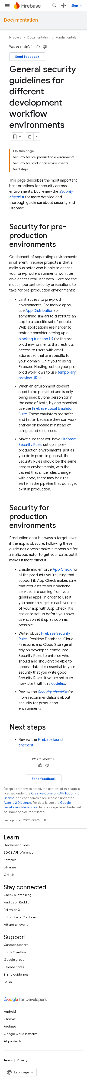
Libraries (10, 867)
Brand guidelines (16, 974)
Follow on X (12, 910)
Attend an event (16, 924)
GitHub (9, 875)
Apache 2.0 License (17, 803)
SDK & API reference (18, 852)
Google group (14, 959)
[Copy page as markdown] (29, 137)
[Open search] (54, 5)
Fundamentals (66, 37)
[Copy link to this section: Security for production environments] (60, 526)
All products (12, 1041)
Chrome (10, 1019)
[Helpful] (37, 46)
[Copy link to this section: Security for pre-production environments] (60, 245)
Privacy (22, 1060)
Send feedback (27, 56)
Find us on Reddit (16, 902)
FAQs (8, 982)
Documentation (21, 20)
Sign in (76, 5)
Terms (8, 1060)
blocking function (33, 339)
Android (10, 1011)
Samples (10, 860)
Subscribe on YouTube (19, 917)
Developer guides (16, 845)
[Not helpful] (44, 46)
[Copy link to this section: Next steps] (50, 727)
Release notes (14, 967)
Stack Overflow (15, 952)
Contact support (16, 945)
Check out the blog (18, 895)
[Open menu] (7, 5)
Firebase (15, 37)
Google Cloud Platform (20, 1034)
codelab (58, 683)
